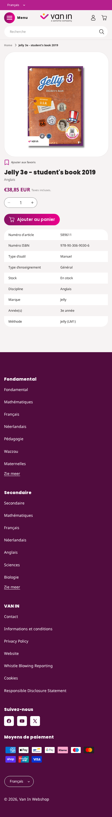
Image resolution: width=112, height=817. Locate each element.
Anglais (11, 552)
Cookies (11, 678)
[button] (9, 17)
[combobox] (56, 31)
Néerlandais (15, 426)
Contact (11, 616)
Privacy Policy (16, 641)
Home (8, 45)
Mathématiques (18, 401)
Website (11, 653)
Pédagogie (13, 438)
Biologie (11, 577)
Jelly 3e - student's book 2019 (38, 45)
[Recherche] (102, 31)
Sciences (12, 564)
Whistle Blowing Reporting (28, 665)
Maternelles (15, 463)
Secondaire (14, 503)
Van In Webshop (34, 799)
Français (11, 414)
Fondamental (16, 389)
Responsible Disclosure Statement (35, 690)
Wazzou (11, 451)
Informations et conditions (28, 628)
